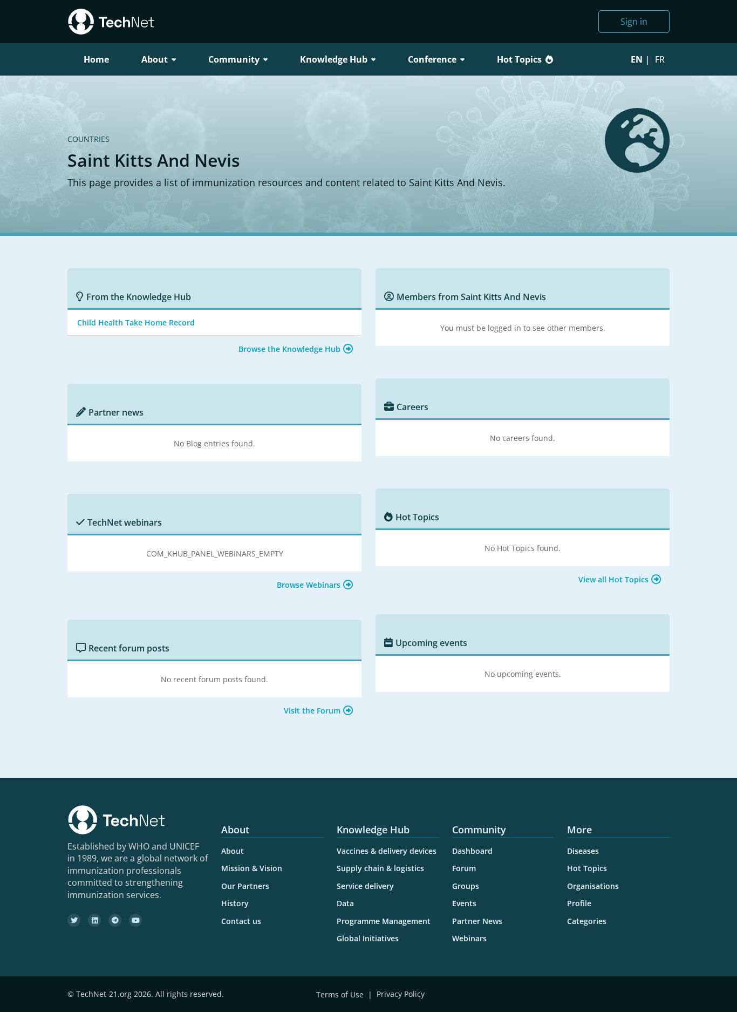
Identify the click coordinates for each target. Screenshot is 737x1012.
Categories (586, 921)
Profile (579, 903)
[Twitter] (73, 920)
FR (660, 59)
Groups (465, 886)
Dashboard (472, 851)
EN (637, 59)
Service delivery (365, 886)
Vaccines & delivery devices (386, 851)
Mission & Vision (251, 868)
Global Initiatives (368, 938)
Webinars (469, 938)
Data (345, 903)
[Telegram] (114, 920)
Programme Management (384, 921)
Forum (464, 868)
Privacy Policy (401, 994)
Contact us (241, 921)
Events (464, 903)
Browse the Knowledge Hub (289, 349)
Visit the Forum (312, 710)
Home (96, 59)
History (235, 903)
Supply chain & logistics (380, 868)
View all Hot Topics (613, 579)
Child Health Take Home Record (136, 322)
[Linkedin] (94, 920)
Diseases (583, 851)
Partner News (477, 921)
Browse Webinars (308, 585)
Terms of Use (340, 994)
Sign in (633, 22)
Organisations (593, 886)
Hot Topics (519, 59)
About (232, 851)
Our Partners (245, 886)
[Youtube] (135, 920)
